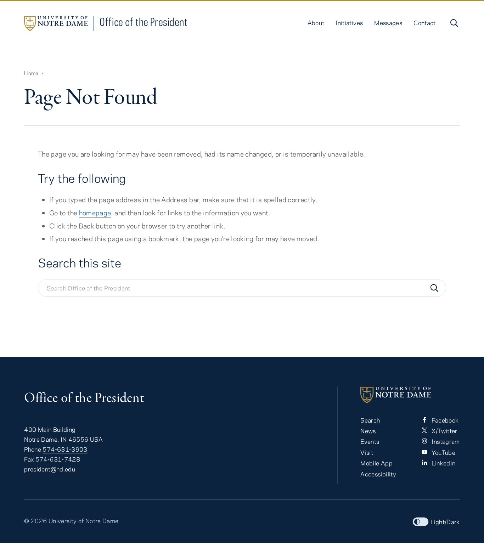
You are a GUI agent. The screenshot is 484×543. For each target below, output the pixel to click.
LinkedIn (442, 463)
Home (31, 73)
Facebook (444, 420)
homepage (95, 212)
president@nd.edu (49, 469)
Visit (366, 452)
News (368, 431)
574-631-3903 (65, 449)
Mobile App (376, 463)
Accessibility (378, 474)
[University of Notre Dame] (410, 394)
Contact (424, 23)
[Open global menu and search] (453, 23)
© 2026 (35, 521)
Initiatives (349, 23)
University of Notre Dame (84, 521)
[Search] (434, 288)
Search (370, 420)
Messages (388, 23)
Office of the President (143, 22)
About (316, 23)
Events (369, 441)
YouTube (442, 452)
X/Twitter (443, 431)
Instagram (445, 441)
